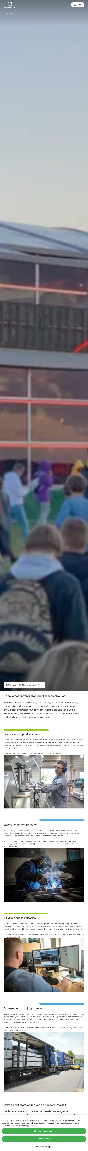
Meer (79, 5)
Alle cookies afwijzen (44, 1139)
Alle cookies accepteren (44, 1131)
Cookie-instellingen (43, 1146)
